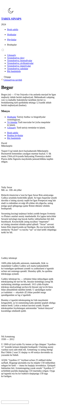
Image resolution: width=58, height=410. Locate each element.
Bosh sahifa (12, 132)
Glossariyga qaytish (13, 80)
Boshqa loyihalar (15, 135)
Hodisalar (11, 117)
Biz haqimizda (14, 138)
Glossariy (11, 127)
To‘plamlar (12, 122)
